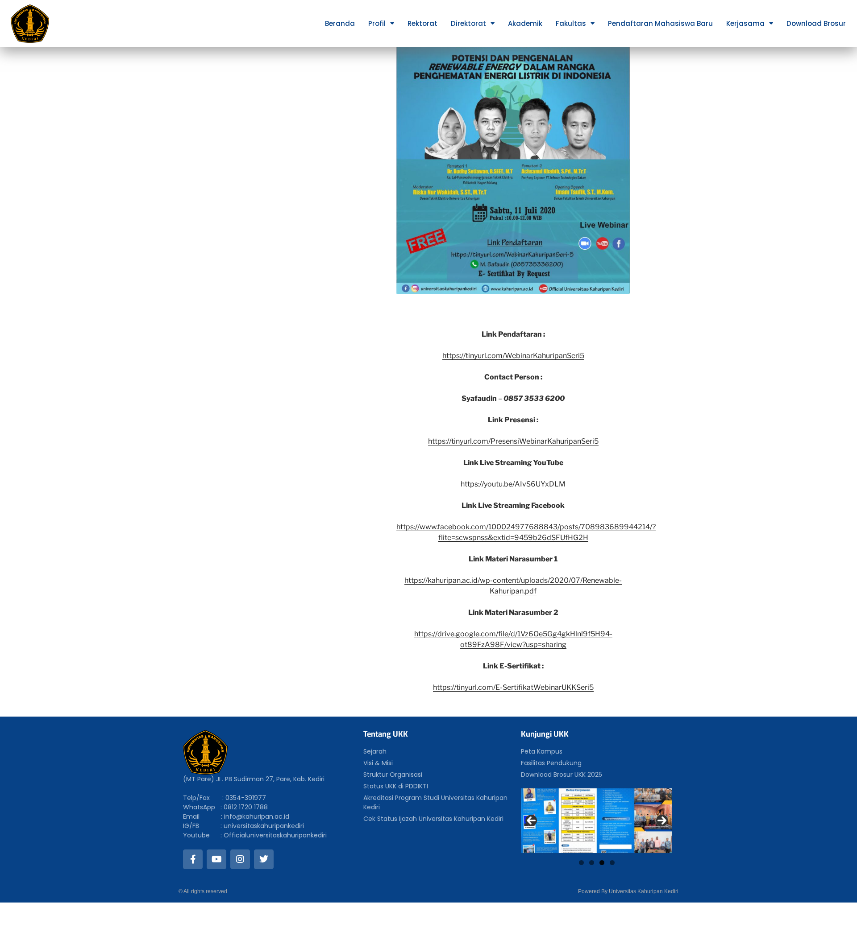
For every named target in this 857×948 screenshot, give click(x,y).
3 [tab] (601, 862)
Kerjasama (745, 23)
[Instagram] (240, 859)
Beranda (340, 23)
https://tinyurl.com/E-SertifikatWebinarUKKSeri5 (513, 687)
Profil (377, 23)
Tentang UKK (385, 733)
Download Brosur (816, 23)
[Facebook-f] (193, 859)
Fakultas (571, 23)
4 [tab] (612, 862)
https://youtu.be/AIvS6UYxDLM (513, 484)
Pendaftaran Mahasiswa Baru (660, 23)
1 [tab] (581, 862)
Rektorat (422, 23)
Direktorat (468, 23)
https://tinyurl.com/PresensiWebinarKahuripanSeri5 (513, 441)
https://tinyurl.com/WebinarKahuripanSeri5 (513, 355)
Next (662, 820)
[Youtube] (216, 859)
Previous (531, 820)
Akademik (525, 23)
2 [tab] (591, 862)
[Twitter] (264, 859)
